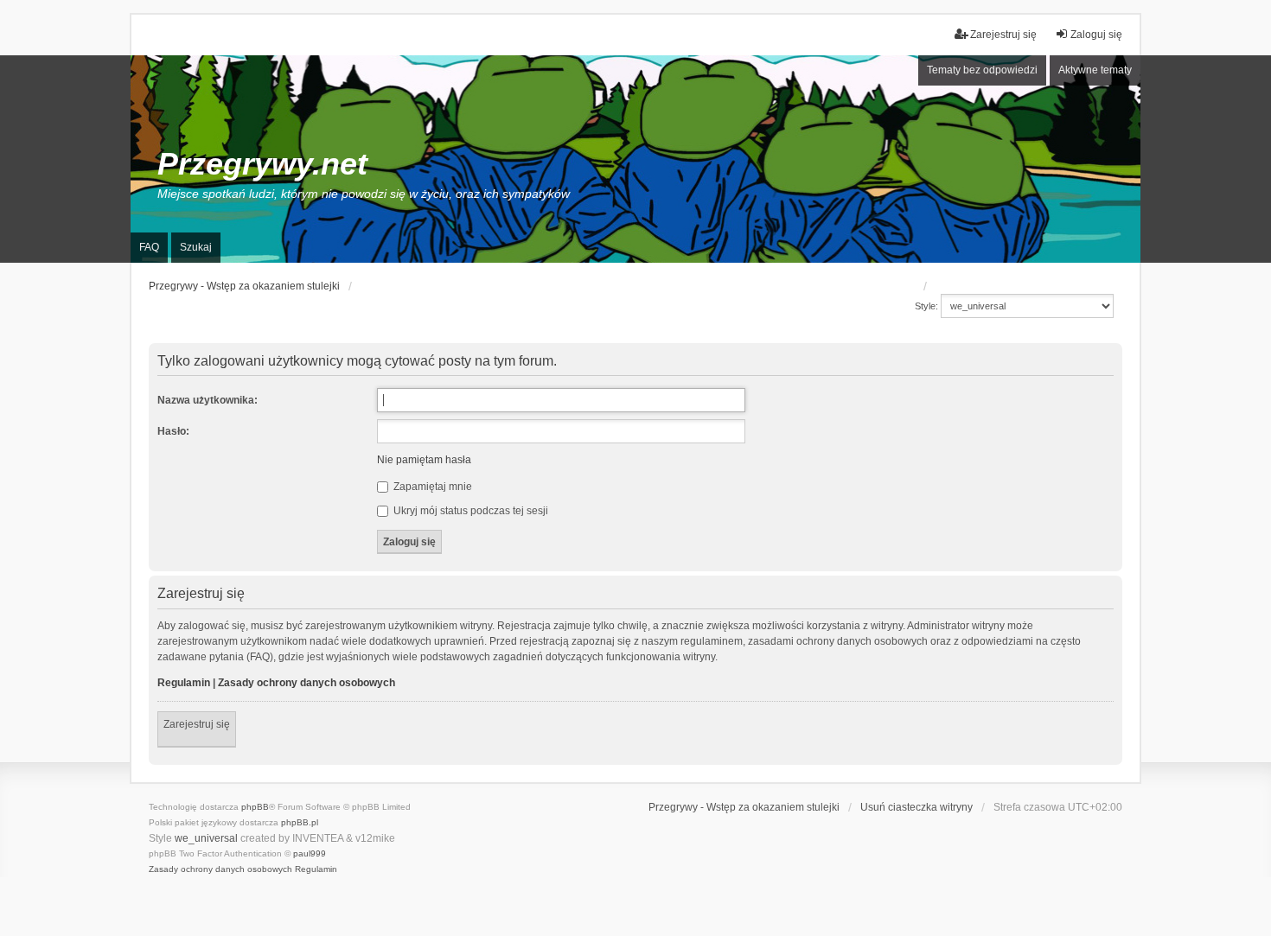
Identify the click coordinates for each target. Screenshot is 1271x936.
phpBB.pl (299, 822)
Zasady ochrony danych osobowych (306, 683)
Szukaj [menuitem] (196, 247)
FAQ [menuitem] (149, 247)
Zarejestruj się (196, 724)
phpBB (255, 807)
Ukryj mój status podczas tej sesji (469, 511)
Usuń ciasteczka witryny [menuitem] (916, 807)
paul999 (309, 853)
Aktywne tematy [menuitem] (1095, 70)
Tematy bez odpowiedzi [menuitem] (982, 70)
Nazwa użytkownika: (207, 400)
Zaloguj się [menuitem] (1096, 35)
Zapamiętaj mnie (431, 487)
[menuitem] (220, 869)
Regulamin (183, 683)
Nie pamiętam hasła (424, 460)
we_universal (206, 838)
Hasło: (173, 431)
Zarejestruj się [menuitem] (1003, 35)
